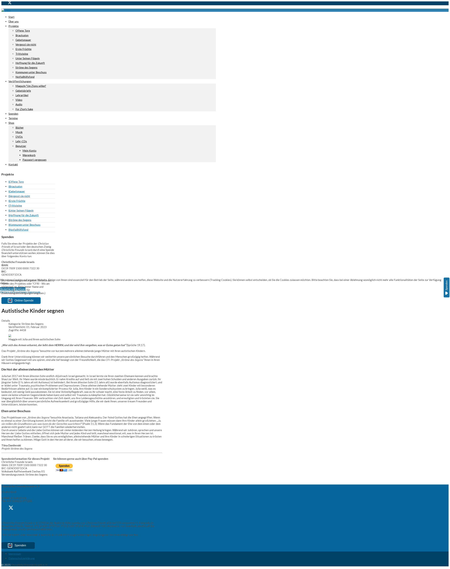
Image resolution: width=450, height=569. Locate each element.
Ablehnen (20, 288)
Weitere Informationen (13, 292)
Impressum (34, 292)
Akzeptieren (7, 288)
